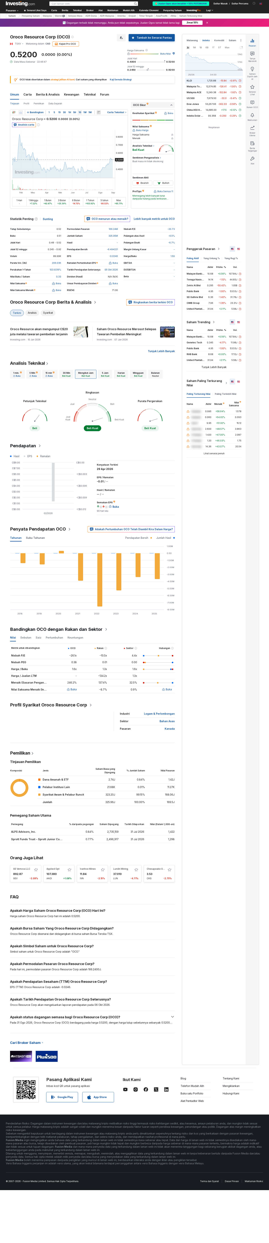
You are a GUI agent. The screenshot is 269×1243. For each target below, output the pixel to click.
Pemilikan (39, 103)
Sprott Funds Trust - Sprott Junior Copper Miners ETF (46, 839)
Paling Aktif (193, 258)
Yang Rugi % (231, 258)
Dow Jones (193, 104)
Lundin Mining (120, 868)
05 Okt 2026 (111, 269)
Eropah (132, 16)
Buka (74, 689)
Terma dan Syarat (209, 1181)
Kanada (170, 728)
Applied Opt (52, 868)
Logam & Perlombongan (159, 713)
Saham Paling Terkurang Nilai (204, 383)
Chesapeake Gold (156, 868)
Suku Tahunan (35, 537)
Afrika (173, 16)
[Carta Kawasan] (21, 112)
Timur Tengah (146, 16)
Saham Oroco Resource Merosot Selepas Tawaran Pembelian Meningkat (126, 331)
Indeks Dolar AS (195, 115)
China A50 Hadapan (197, 110)
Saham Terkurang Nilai (190, 16)
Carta (27, 94)
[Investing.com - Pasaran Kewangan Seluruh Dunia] (20, 3)
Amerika (121, 16)
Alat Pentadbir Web (192, 1100)
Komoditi (219, 40)
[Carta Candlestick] (14, 112)
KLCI (189, 80)
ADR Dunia (91, 16)
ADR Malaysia (107, 16)
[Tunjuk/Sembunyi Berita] (99, 112)
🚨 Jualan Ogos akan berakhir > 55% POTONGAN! (181, 3)
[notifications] (254, 3)
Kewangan (71, 94)
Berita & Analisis (48, 94)
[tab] (17, 374)
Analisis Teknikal (27, 363)
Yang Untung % (211, 258)
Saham (12, 16)
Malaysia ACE (194, 92)
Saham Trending (198, 322)
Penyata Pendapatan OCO (38, 529)
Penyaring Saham (172, 10)
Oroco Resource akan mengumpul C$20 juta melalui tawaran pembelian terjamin (39, 331)
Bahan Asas (167, 721)
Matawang (192, 40)
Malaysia (47, 16)
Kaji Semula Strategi (121, 79)
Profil (26, 103)
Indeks (206, 40)
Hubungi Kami (231, 1093)
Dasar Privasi (232, 1181)
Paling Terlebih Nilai (225, 394)
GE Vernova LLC (21, 868)
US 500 (191, 98)
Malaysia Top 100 (196, 86)
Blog (183, 1078)
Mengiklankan (231, 1085)
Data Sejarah (55, 103)
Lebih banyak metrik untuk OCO (154, 218)
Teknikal (90, 94)
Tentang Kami (231, 1078)
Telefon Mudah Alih (192, 1085)
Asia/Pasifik (161, 16)
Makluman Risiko (254, 1181)
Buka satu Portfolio (192, 1093)
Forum (104, 94)
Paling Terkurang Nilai (198, 394)
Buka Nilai (165, 53)
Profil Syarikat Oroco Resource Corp (48, 705)
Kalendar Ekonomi (148, 10)
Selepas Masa (75, 16)
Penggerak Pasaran (201, 249)
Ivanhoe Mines (88, 868)
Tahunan (16, 537)
